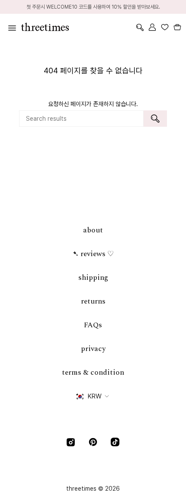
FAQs (93, 325)
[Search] (155, 118)
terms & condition (93, 372)
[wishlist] (164, 27)
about (93, 230)
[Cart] (177, 27)
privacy (93, 348)
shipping (93, 277)
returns (93, 301)
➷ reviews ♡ (93, 254)
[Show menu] (10, 27)
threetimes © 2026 (93, 488)
